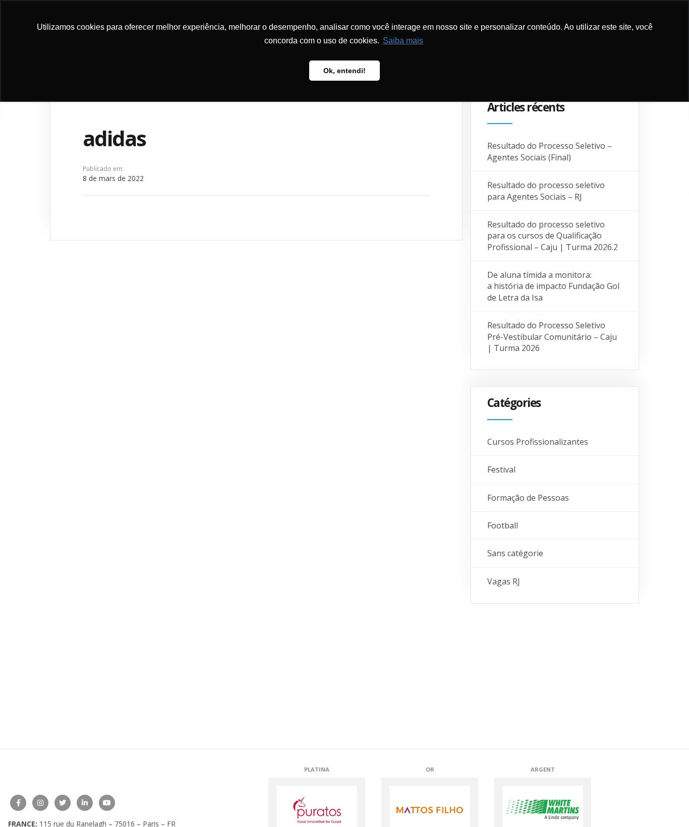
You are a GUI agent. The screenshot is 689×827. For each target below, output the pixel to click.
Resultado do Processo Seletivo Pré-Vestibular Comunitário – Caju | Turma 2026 (552, 336)
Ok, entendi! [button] (344, 71)
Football (502, 525)
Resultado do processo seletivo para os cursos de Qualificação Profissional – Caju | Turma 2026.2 (552, 236)
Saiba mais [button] (403, 40)
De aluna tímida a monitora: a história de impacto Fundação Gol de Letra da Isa (553, 286)
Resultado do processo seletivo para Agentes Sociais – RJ (546, 191)
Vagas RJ (503, 581)
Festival (501, 469)
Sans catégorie (515, 553)
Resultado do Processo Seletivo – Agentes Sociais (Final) (549, 151)
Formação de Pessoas (528, 497)
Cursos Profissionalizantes (537, 441)
